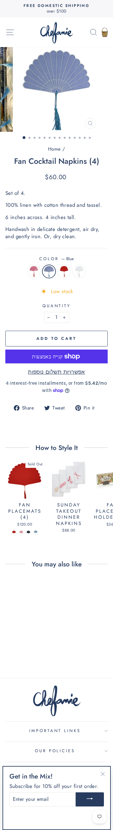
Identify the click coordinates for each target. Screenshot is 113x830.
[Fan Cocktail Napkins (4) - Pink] (14, 648)
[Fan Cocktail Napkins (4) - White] (35, 648)
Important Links (55, 731)
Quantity (56, 306)
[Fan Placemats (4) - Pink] (21, 532)
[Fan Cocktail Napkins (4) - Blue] (21, 648)
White (79, 271)
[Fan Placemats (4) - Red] (14, 532)
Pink (34, 271)
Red (64, 271)
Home (54, 149)
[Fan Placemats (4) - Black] (28, 532)
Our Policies (55, 751)
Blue (49, 271)
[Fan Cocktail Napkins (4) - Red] (28, 648)
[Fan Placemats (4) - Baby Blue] (35, 532)
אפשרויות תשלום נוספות (56, 372)
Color (56, 259)
